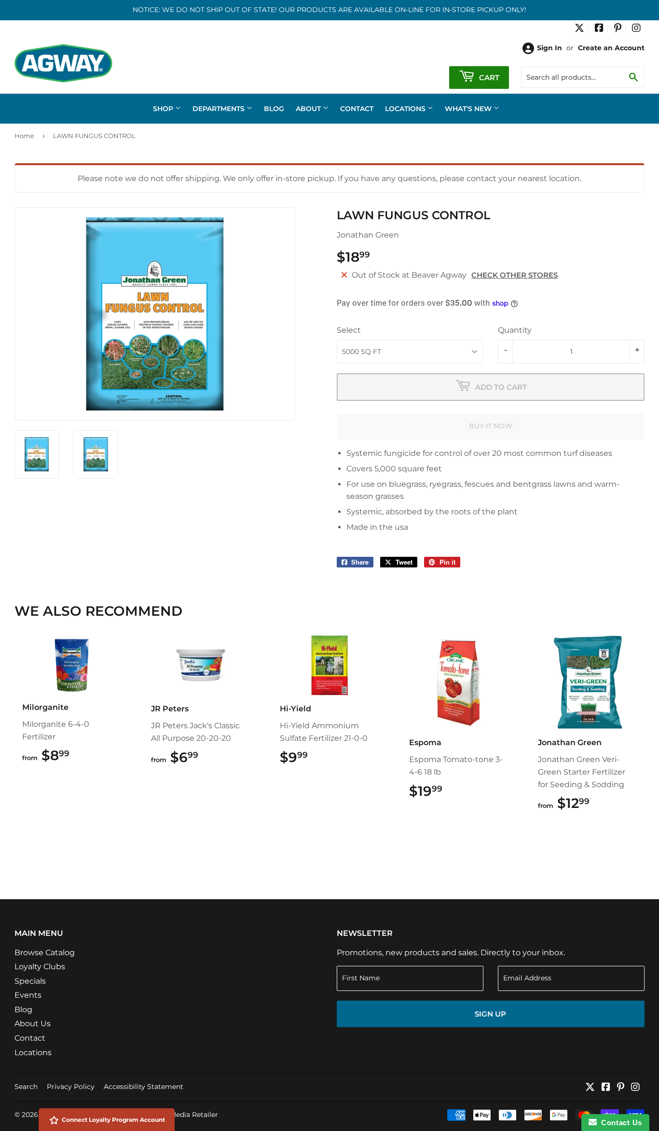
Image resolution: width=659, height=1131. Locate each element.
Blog (274, 109)
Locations (406, 109)
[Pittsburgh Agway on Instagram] (636, 29)
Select (349, 330)
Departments (219, 109)
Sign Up (490, 1013)
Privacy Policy (71, 1086)
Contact (356, 109)
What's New (469, 109)
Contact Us (619, 1122)
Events (27, 995)
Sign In (549, 48)
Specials (30, 981)
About (309, 109)
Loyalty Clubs (39, 966)
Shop (164, 109)
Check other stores (514, 275)
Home (24, 136)
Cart (488, 77)
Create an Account (611, 48)
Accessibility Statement (143, 1086)
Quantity (515, 330)
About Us (32, 1023)
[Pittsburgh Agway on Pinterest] (617, 29)
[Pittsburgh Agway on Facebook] (599, 29)
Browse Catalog (44, 952)
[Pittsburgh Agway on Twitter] (579, 29)
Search (26, 1086)
